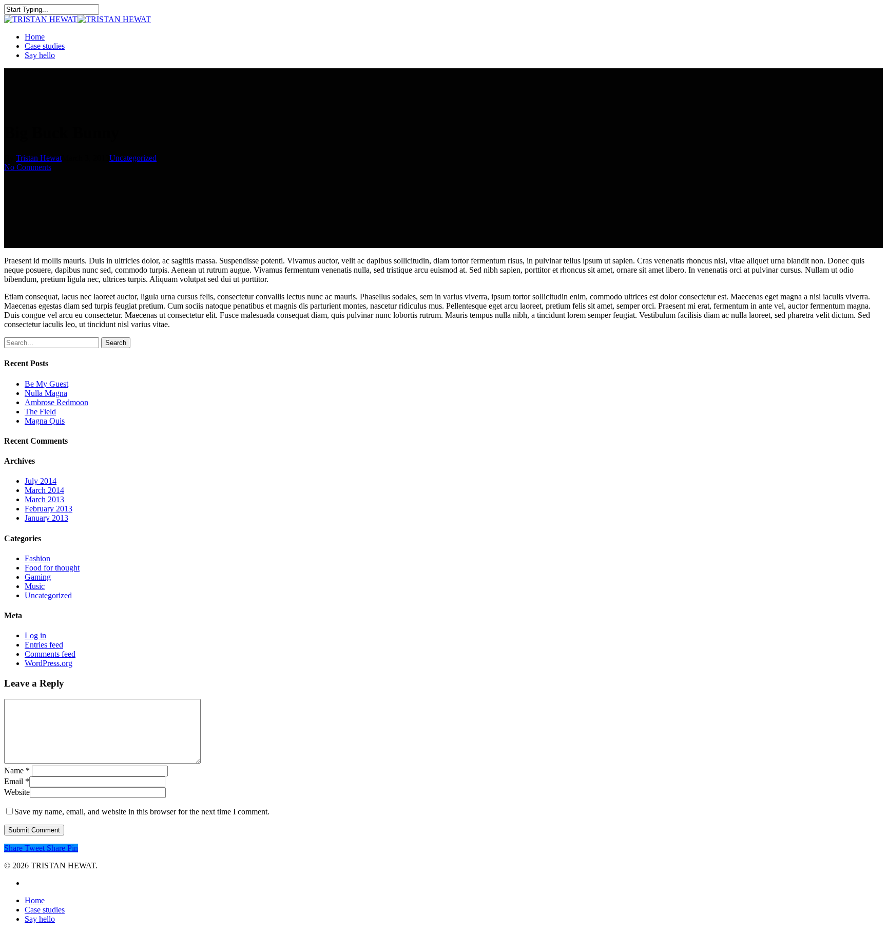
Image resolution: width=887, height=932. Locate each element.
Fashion (37, 558)
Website (17, 792)
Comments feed (50, 654)
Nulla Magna (46, 393)
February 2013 (48, 508)
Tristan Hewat (39, 158)
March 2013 (44, 499)
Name (17, 770)
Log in (35, 635)
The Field (40, 411)
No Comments (27, 167)
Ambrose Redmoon (56, 402)
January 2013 (46, 517)
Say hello (40, 55)
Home (35, 36)
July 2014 (40, 481)
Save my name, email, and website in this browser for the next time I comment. (141, 811)
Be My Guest (46, 383)
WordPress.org (48, 663)
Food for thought (52, 567)
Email (16, 781)
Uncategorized (133, 158)
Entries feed (44, 644)
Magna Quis (45, 420)
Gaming (38, 577)
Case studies (45, 46)
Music (35, 586)
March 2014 (44, 490)
